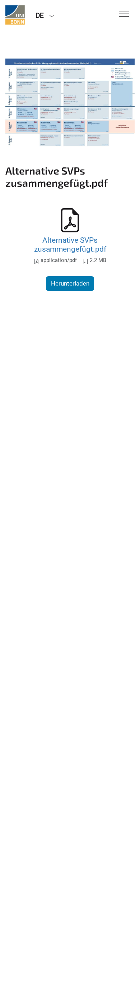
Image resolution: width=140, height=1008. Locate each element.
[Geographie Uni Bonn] (15, 15)
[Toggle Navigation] (124, 14)
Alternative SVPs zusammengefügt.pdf (70, 245)
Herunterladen (70, 283)
